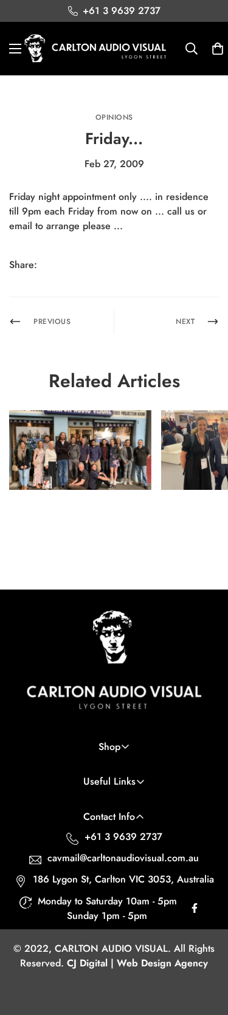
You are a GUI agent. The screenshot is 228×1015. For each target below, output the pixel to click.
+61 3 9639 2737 (123, 837)
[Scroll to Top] (206, 950)
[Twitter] (105, 265)
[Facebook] (56, 265)
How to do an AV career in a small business (77, 516)
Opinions (114, 117)
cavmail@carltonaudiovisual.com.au (123, 858)
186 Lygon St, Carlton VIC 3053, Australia (123, 879)
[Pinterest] (81, 265)
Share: (23, 265)
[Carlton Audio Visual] (95, 48)
